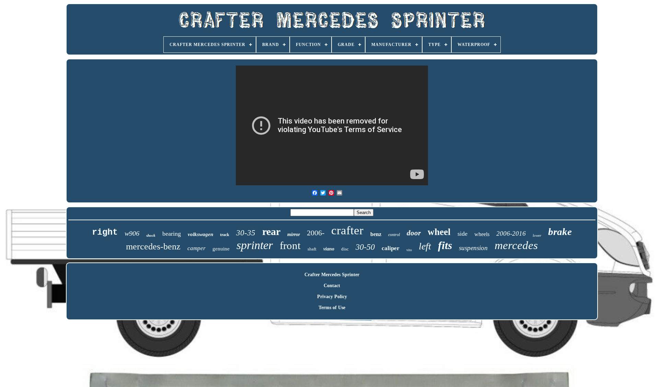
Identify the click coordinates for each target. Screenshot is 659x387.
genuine (221, 248)
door (414, 233)
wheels (481, 234)
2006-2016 (511, 233)
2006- (315, 232)
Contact (332, 285)
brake (560, 231)
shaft (312, 248)
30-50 (365, 247)
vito (409, 250)
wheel (439, 232)
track (224, 234)
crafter (347, 230)
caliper (391, 248)
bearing (171, 233)
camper (196, 248)
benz (375, 234)
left (425, 246)
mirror (293, 234)
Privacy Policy (332, 296)
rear (271, 231)
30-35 (245, 232)
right (105, 232)
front (290, 245)
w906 (132, 233)
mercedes (516, 245)
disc (345, 248)
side (462, 233)
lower (537, 235)
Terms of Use (332, 307)
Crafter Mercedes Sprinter (331, 274)
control (394, 234)
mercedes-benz (153, 246)
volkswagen (200, 234)
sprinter (254, 245)
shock (150, 235)
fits (445, 245)
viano (328, 248)
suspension (473, 247)
